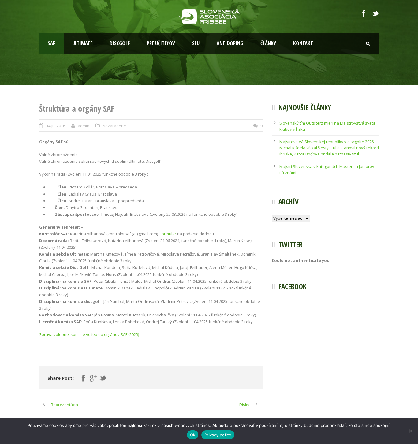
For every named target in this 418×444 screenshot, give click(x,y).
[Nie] (410, 431)
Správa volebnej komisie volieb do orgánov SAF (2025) (89, 334)
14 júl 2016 (55, 126)
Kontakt (303, 43)
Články (268, 43)
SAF (51, 43)
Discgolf (120, 43)
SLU (196, 43)
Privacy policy (217, 434)
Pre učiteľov (161, 43)
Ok (193, 434)
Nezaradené (114, 126)
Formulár (168, 234)
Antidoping (230, 43)
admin (83, 126)
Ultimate (82, 43)
